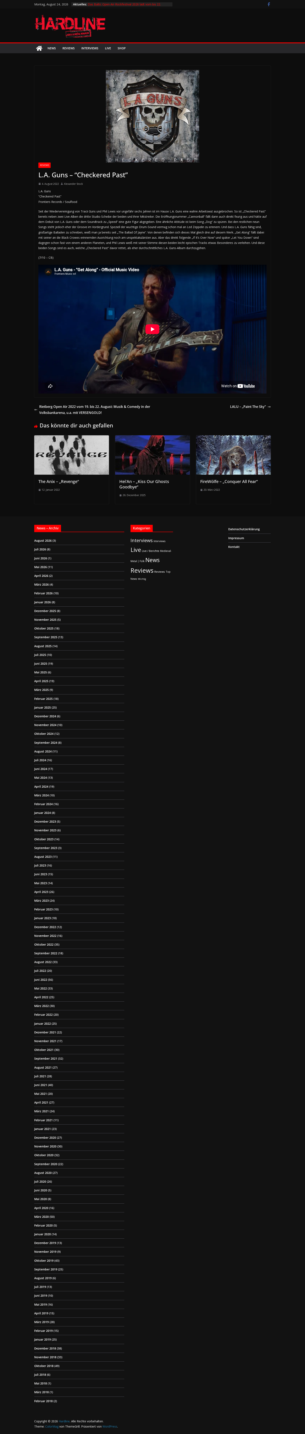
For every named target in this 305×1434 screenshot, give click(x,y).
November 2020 (45, 1146)
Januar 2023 (42, 918)
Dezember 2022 (45, 927)
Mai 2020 (40, 1199)
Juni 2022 (40, 980)
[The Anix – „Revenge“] (71, 438)
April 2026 (41, 576)
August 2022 (43, 962)
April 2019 (41, 1313)
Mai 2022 (40, 988)
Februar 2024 (43, 804)
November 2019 (45, 1252)
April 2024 (41, 786)
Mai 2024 (40, 778)
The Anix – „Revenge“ (58, 481)
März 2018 (41, 1392)
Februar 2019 (43, 1331)
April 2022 (41, 997)
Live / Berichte (150, 551)
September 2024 (45, 743)
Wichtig (142, 578)
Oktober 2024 (44, 734)
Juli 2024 (40, 760)
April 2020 (41, 1208)
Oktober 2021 (44, 1050)
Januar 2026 (42, 602)
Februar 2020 (43, 1225)
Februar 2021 (43, 1120)
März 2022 (41, 1006)
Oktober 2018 (44, 1366)
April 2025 (41, 681)
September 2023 (45, 848)
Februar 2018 (43, 1401)
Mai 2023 (40, 883)
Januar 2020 (42, 1234)
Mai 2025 (40, 672)
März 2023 (41, 901)
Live (108, 48)
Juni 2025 (40, 663)
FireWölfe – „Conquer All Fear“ (229, 481)
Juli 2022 (40, 971)
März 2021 (41, 1111)
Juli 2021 (40, 1076)
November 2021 (45, 1041)
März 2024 (41, 795)
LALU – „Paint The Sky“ (248, 406)
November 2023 (45, 830)
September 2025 (45, 637)
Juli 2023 (40, 865)
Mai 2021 (40, 1094)
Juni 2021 (40, 1085)
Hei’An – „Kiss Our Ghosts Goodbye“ (144, 484)
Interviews (89, 48)
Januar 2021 (42, 1129)
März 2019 (41, 1322)
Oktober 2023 (44, 839)
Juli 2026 (40, 549)
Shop (122, 48)
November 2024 (45, 725)
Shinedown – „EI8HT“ (102, 4)
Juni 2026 (40, 558)
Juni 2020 (40, 1190)
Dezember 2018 (45, 1348)
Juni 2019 (40, 1295)
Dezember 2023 (45, 821)
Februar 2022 (43, 1015)
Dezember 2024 (45, 716)
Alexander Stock (73, 184)
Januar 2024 (42, 813)
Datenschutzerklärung (244, 529)
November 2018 (45, 1357)
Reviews (68, 48)
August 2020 (43, 1173)
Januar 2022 (42, 1024)
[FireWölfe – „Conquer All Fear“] (233, 438)
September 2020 (45, 1164)
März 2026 (41, 584)
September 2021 (45, 1058)
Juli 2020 (40, 1181)
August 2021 (43, 1067)
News (52, 48)
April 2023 (41, 892)
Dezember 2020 (45, 1138)
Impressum (236, 538)
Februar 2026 (43, 593)
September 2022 (45, 953)
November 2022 (45, 936)
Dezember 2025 (45, 611)
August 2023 (43, 857)
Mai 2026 (40, 567)
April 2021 (41, 1102)
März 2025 (41, 690)
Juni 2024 (40, 769)
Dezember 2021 (45, 1032)
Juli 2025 (40, 655)
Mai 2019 (40, 1304)
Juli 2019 (40, 1287)
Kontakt (234, 547)
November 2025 (45, 620)
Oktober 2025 (44, 628)
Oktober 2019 (44, 1261)
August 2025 (43, 646)
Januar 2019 (42, 1339)
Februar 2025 (43, 699)
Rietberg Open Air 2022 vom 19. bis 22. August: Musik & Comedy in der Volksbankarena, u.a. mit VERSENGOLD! (94, 409)
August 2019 (43, 1278)
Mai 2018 (40, 1383)
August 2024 (43, 751)
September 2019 (45, 1269)
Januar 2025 (42, 707)
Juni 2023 (40, 874)
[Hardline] (39, 48)
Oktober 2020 (44, 1155)
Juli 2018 (40, 1375)
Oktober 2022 (44, 944)
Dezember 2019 (45, 1243)
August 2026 (43, 541)
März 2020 (41, 1217)
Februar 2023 (43, 909)
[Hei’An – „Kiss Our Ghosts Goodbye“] (152, 438)
